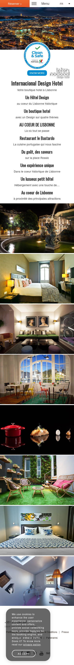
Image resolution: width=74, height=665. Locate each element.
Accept (24, 653)
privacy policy (31, 644)
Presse (65, 632)
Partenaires (52, 637)
